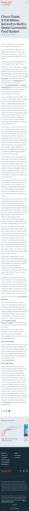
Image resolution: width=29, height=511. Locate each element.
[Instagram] (27, 471)
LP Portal (17, 457)
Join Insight (4, 457)
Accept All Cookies (14, 508)
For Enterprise (5, 462)
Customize (14, 504)
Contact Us (4, 455)
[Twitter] (20, 471)
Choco (24, 67)
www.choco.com (22, 296)
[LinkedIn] (23, 471)
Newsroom (17, 455)
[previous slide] (23, 420)
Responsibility (5, 464)
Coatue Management (12, 85)
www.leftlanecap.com (9, 360)
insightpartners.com (8, 402)
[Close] (27, 493)
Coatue (11, 322)
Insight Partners (18, 80)
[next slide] (26, 420)
